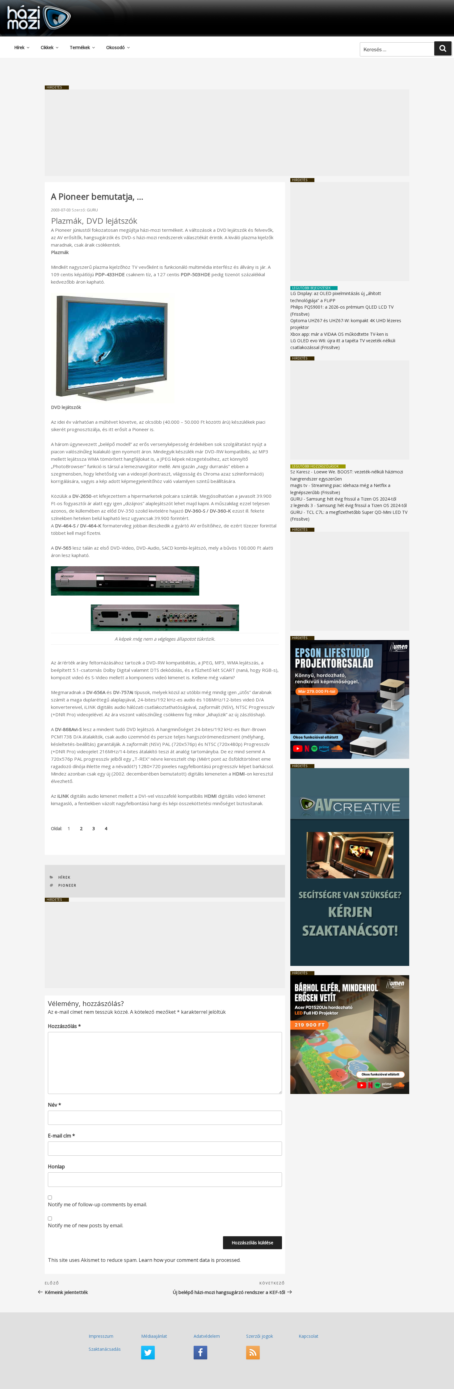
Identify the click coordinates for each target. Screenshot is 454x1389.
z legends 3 (301, 505)
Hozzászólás (64, 1026)
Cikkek (47, 47)
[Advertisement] (227, 132)
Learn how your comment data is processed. (190, 1260)
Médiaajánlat (154, 1336)
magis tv (298, 485)
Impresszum (101, 1336)
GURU (92, 210)
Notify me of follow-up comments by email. (97, 1204)
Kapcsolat (308, 1336)
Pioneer (67, 885)
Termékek (80, 47)
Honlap (56, 1166)
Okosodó (115, 47)
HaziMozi (30, 7)
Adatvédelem (207, 1336)
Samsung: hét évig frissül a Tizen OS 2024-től (351, 499)
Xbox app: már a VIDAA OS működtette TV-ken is (339, 334)
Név (54, 1104)
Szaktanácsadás (105, 1349)
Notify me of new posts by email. (85, 1225)
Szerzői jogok (259, 1336)
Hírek (19, 47)
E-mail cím (61, 1135)
